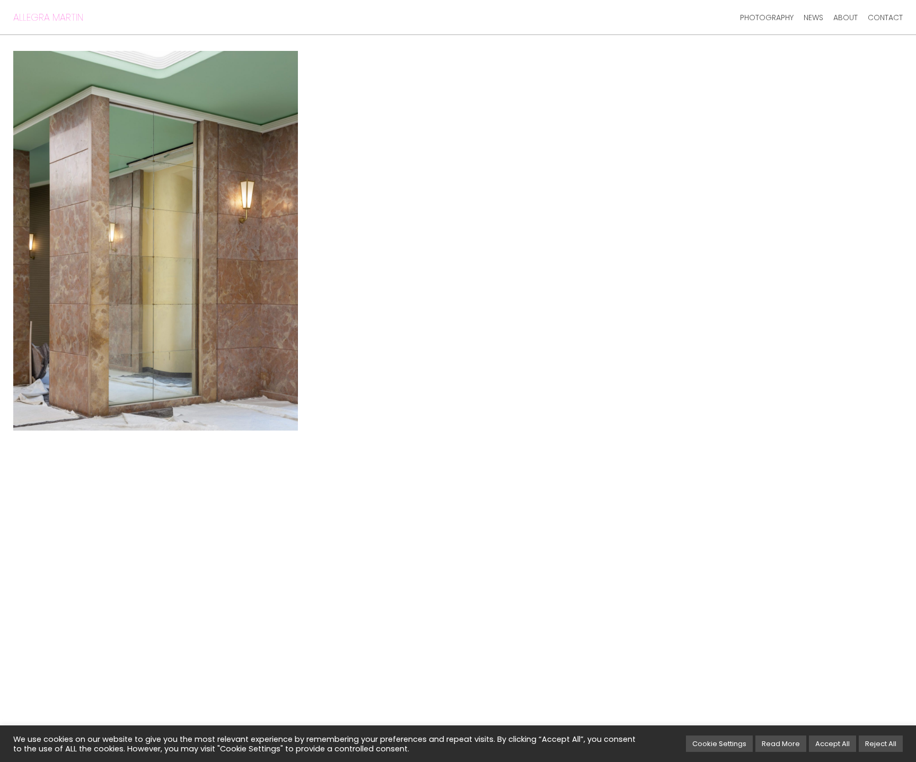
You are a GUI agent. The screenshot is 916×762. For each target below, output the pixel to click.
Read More (781, 744)
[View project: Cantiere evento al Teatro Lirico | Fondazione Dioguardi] (155, 241)
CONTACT (885, 17)
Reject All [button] (880, 744)
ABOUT (845, 17)
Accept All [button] (832, 744)
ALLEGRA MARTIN (48, 17)
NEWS (813, 17)
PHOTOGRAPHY (767, 17)
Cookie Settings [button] (719, 744)
